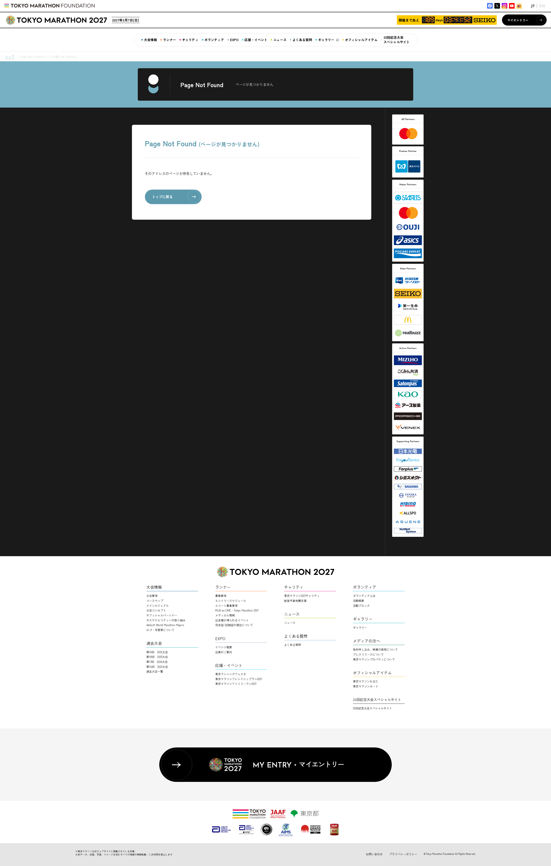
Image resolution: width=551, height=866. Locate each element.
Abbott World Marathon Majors (165, 625)
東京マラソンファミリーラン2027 (235, 684)
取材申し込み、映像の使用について (375, 649)
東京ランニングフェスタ (230, 674)
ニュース (289, 623)
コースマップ (154, 601)
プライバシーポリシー (403, 854)
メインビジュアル (157, 606)
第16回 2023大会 (157, 667)
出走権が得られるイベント (232, 620)
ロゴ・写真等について (160, 630)
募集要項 (220, 596)
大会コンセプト (156, 610)
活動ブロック (361, 606)
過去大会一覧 (154, 671)
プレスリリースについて (368, 654)
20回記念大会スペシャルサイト (372, 708)
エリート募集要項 (226, 606)
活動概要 (358, 601)
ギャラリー (360, 627)
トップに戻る (162, 196)
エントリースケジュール (230, 601)
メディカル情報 (225, 615)
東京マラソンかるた (365, 681)
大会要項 (152, 596)
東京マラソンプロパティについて (374, 659)
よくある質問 (292, 645)
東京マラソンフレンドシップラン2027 (238, 679)
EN (542, 6)
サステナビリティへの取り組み (166, 620)
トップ (9, 56)
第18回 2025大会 (157, 657)
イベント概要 (223, 647)
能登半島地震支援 (295, 601)
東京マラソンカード (365, 686)
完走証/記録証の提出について (234, 625)
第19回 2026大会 (157, 652)
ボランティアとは (364, 596)
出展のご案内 (223, 652)
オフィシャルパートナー (161, 615)
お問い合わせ (374, 854)
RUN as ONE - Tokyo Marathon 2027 (236, 610)
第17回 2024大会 (157, 662)
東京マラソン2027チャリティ (302, 596)
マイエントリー (517, 20)
